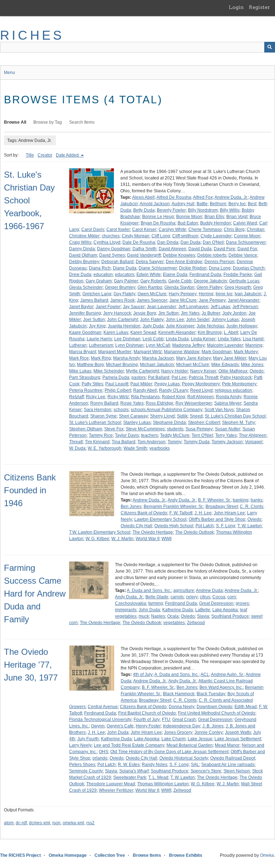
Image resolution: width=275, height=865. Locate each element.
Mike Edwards (225, 364)
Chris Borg (234, 229)
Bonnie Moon (189, 216)
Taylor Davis (127, 435)
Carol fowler (118, 229)
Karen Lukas (115, 332)
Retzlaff (76, 396)
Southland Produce (230, 616)
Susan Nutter (227, 428)
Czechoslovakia (130, 603)
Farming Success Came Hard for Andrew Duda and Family (35, 593)
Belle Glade (156, 596)
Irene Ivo (224, 293)
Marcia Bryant (82, 351)
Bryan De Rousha (158, 223)
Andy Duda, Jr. (182, 500)
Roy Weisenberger (193, 403)
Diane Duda (124, 268)
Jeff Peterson (245, 306)
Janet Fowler (108, 306)
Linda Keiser (203, 338)
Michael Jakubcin (157, 364)
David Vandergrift (144, 255)
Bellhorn (218, 203)
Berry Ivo (237, 203)
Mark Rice (79, 358)
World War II (147, 538)
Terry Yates (226, 435)
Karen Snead (143, 332)
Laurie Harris (99, 338)
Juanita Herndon (124, 325)
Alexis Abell (143, 197)
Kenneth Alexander (177, 332)
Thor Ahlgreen (252, 435)
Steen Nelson (236, 770)
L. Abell (231, 332)
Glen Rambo (150, 287)
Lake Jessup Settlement (237, 738)
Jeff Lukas (220, 306)
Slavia (203, 616)
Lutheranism (101, 345)
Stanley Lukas (137, 422)
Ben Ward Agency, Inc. (221, 687)
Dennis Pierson (219, 261)
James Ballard (94, 300)
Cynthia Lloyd (106, 242)
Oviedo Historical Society (183, 758)
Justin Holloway (241, 325)
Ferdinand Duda (205, 274)
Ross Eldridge (159, 403)
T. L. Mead (158, 777)
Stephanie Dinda (169, 422)
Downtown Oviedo (214, 706)
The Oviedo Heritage (152, 532)
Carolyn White (172, 229)
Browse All (15, 122)
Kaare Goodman (85, 332)
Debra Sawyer (150, 261)
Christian (255, 229)
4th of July (143, 674)
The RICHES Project (20, 855)
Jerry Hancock (117, 313)
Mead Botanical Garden (190, 745)
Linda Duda (177, 338)
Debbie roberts (211, 255)
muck (144, 616)
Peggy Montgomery (201, 383)
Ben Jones (131, 506)
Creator (45, 155)
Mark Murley (246, 351)
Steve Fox (114, 428)
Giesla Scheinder (86, 287)
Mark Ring (101, 358)
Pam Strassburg (84, 377)
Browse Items (147, 855)
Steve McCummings (145, 428)
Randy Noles (154, 764)
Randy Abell (145, 390)
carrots (177, 596)
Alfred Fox (203, 197)
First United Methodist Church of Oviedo (216, 713)
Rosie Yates (132, 403)
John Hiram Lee (229, 512)
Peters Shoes (82, 764)
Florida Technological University (100, 719)
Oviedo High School (173, 525)
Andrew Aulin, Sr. (227, 674)
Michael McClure (192, 364)
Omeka (267, 855)
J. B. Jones (212, 725)
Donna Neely (181, 706)
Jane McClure (183, 300)
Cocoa (218, 596)
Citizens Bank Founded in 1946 (30, 490)
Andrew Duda (209, 590)
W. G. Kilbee (97, 538)
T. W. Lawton (249, 525)
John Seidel (197, 319)
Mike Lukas (80, 371)
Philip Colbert (118, 390)
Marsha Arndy (126, 358)
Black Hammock (178, 693)
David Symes (112, 255)
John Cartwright (122, 319)
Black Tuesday (211, 693)
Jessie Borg (144, 313)
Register (259, 7)
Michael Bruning (122, 364)
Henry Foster (148, 725)
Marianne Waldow (181, 351)
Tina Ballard (123, 441)
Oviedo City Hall (136, 525)
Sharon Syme (103, 416)
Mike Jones (252, 364)
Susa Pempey (199, 428)
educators (124, 274)
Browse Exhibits (185, 855)
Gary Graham (99, 280)
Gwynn (98, 725)
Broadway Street (222, 506)
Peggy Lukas (167, 383)
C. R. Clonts (251, 506)
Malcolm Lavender (225, 345)
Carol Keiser (144, 229)
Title (30, 155)
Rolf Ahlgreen (200, 396)
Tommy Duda (196, 441)
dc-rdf (21, 822)
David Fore (224, 248)
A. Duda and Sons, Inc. (149, 590)
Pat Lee (179, 377)
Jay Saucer (134, 306)
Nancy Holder (174, 371)
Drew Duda (80, 274)
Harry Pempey (183, 293)
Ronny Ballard (104, 403)
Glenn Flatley (209, 287)
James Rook (122, 300)
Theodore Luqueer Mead (110, 783)
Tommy (175, 441)
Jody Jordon (234, 313)
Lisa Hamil (253, 338)
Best (252, 203)
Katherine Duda (177, 609)
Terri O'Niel (202, 435)
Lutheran (78, 345)
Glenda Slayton (179, 287)
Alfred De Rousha (173, 197)
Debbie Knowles (179, 255)
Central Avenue (103, 706)
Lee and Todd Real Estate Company (129, 745)
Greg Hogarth (238, 287)
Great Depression (216, 603)
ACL (205, 674)
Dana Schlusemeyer (246, 242)
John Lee (175, 319)
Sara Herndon (97, 409)
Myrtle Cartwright (142, 371)
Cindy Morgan (135, 235)
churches (111, 235)
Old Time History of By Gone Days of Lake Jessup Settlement (169, 751)
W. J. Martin (122, 538)
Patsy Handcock (236, 377)
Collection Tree (110, 855)
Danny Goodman (113, 248)
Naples (158, 616)
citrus (205, 596)
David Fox (247, 248)
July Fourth (88, 738)
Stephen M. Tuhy (238, 422)
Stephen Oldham (85, 428)
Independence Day (181, 725)
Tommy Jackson (227, 441)
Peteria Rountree (85, 390)
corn (231, 596)
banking (241, 500)
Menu (9, 72)
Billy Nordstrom (203, 210)
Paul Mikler (141, 383)
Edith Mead (246, 706)
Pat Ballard (158, 377)
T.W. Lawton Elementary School (99, 532)
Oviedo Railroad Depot (232, 758)
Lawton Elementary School (160, 519)
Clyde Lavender (216, 235)
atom (9, 822)
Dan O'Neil (213, 242)
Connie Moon (247, 235)
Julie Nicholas (210, 325)
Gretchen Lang (96, 293)
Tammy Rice (101, 435)
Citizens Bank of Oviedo (144, 512)
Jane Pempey (212, 300)
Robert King (173, 396)
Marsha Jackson (158, 358)
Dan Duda (190, 242)
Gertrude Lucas (244, 280)
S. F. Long (225, 525)
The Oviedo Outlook (194, 532)
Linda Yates (229, 338)
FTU (166, 719)
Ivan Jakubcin (248, 293)
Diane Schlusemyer (158, 268)
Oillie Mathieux (232, 371)
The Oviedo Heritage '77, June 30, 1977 (31, 664)
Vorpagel (253, 441)
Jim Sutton (168, 313)
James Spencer (152, 300)
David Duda (200, 248)
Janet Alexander (243, 300)
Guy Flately (124, 293)
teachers (149, 435)
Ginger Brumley (120, 287)
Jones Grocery (178, 732)
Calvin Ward (245, 223)
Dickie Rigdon (193, 268)
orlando (99, 758)
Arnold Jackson (155, 203)
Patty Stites (92, 383)
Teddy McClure (174, 435)
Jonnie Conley (208, 732)
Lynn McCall (158, 345)
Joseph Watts (238, 732)
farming (155, 603)
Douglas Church (249, 268)
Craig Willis (80, 242)
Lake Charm (173, 738)
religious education (233, 390)
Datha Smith (144, 248)
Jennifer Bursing (85, 313)
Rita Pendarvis (145, 396)
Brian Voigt (236, 216)
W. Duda (77, 448)
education (103, 274)
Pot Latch (205, 525)
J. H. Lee (203, 512)
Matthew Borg (90, 364)
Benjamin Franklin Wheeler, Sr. (173, 506)
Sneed (196, 416)
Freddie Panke (237, 274)
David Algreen (172, 248)
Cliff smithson (185, 235)
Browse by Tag (47, 122)
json (56, 822)
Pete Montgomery (239, 383)
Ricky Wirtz (118, 396)
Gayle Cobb (180, 280)
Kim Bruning (210, 332)
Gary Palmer (126, 280)
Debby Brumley (84, 261)
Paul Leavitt (116, 383)
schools (121, 409)
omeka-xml (73, 822)
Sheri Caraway (133, 416)
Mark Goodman (217, 351)
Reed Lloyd (201, 390)
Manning (253, 345)
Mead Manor (227, 745)
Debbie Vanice (242, 255)
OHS (103, 751)
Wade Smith (135, 448)
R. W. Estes (129, 764)
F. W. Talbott (180, 512)
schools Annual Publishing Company (166, 409)
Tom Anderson (151, 441)
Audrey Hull (183, 203)
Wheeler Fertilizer (116, 790)
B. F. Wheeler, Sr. (214, 500)
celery (192, 596)
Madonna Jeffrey (188, 345)
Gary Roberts (153, 280)
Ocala (173, 616)
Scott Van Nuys (219, 409)
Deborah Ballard (117, 261)
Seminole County (86, 770)
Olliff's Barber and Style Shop (217, 519)
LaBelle (202, 609)
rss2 (90, 822)
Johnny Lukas (225, 319)
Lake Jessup (200, 738)
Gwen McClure (152, 293)
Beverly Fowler (171, 210)
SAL (195, 764)
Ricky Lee (95, 396)
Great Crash (184, 719)
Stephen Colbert (204, 422)
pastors (138, 377)
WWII (166, 538)
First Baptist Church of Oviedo (147, 713)
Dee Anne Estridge (184, 261)
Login (236, 7)
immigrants (125, 609)
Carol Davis (92, 229)
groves (242, 603)
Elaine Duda (175, 274)
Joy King (97, 325)
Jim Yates (190, 313)
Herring (206, 293)
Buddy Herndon (215, 223)
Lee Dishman (127, 338)
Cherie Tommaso (205, 229)
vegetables (174, 622)
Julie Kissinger (180, 325)
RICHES (32, 35)
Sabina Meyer (227, 403)
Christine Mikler (84, 235)
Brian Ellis (214, 216)
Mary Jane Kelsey (193, 358)
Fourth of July (147, 719)
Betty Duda (144, 210)
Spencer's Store (205, 770)
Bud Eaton (188, 223)
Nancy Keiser (203, 371)
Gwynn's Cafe (120, 725)
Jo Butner (211, 313)
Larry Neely (80, 745)
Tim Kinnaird (97, 441)
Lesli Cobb (153, 338)
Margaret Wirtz (148, 351)
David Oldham (83, 255)
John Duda (149, 609)
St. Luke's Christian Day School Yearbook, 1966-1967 (29, 200)
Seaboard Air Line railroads (228, 764)
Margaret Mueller (114, 351)
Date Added (68, 155)
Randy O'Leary (173, 390)
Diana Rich (100, 268)
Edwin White (148, 274)
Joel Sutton (94, 319)
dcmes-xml (39, 822)
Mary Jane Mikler (229, 358)
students (175, 428)
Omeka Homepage (68, 855)
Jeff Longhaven (193, 306)
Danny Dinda (82, 248)
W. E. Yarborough (104, 448)
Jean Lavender (161, 306)
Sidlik (182, 416)
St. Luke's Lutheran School (95, 422)
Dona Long (220, 268)
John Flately (152, 319)
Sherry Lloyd (162, 416)
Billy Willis (230, 210)
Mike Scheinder (108, 371)
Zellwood (196, 622)
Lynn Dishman (129, 345)
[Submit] (269, 47)
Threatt (76, 441)
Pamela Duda (115, 377)
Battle (202, 203)
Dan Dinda (167, 242)
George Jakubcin (210, 280)
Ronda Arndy (228, 396)
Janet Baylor (81, 306)
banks (256, 500)
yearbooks (159, 448)
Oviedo (257, 371)
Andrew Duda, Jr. (231, 197)
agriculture (183, 590)
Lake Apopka (225, 609)
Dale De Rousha (138, 242)
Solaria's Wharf (134, 770)
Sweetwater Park (129, 777)
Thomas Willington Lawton (163, 783)
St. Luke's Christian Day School (235, 416)
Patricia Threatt (203, 377)
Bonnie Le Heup (158, 216)
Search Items (82, 122)
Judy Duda (153, 325)
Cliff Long (160, 235)
